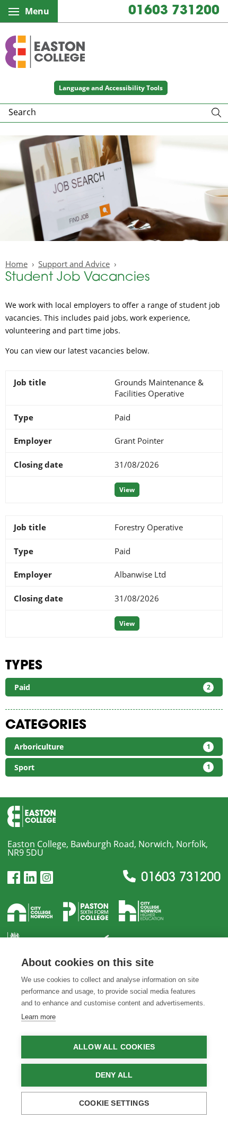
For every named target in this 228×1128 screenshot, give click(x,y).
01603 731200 (174, 11)
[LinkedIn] (30, 877)
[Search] (216, 113)
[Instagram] (46, 877)
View (127, 489)
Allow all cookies (114, 1047)
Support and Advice (74, 264)
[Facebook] (13, 877)
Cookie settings (114, 1103)
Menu (37, 11)
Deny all (114, 1075)
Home (16, 264)
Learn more (38, 1017)
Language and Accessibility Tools (111, 87)
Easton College (45, 52)
